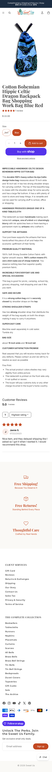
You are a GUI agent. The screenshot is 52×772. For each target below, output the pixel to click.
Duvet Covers (12, 677)
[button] (8, 110)
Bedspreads (11, 673)
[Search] (9, 13)
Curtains (10, 644)
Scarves (9, 648)
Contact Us (11, 591)
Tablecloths (11, 627)
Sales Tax (10, 596)
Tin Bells (10, 665)
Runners (10, 631)
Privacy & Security (15, 600)
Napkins (9, 635)
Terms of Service (14, 604)
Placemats (11, 640)
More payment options (26, 158)
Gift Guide (10, 686)
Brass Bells (11, 656)
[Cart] (48, 13)
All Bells (9, 652)
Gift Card (10, 570)
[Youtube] (14, 703)
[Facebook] (4, 703)
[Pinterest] (29, 703)
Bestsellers (11, 623)
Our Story (10, 587)
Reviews (9, 575)
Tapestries (11, 681)
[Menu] (3, 12)
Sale (7, 690)
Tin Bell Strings (13, 669)
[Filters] (5, 415)
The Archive (11, 694)
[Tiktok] (19, 703)
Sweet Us (30, 765)
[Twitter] (24, 703)
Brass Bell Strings (15, 661)
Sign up (40, 746)
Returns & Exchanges (17, 579)
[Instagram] (9, 703)
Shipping (10, 583)
